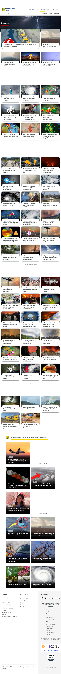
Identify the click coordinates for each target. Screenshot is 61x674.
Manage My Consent (7, 608)
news (6, 14)
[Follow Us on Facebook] (42, 598)
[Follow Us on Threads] (56, 598)
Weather (11, 14)
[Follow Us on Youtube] (49, 598)
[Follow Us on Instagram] (45, 598)
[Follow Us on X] (59, 598)
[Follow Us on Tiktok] (52, 598)
